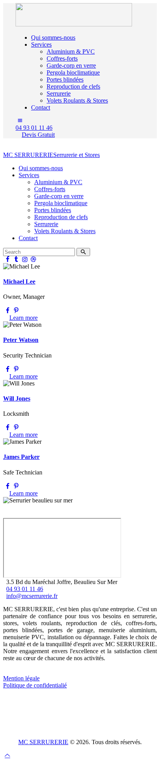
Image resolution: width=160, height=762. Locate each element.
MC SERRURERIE (43, 742)
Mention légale (21, 678)
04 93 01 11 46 (24, 589)
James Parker (21, 456)
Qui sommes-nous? (26, 671)
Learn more (23, 317)
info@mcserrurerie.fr (31, 596)
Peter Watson (20, 340)
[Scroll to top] (7, 755)
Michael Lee (19, 281)
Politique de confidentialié (35, 685)
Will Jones (16, 398)
